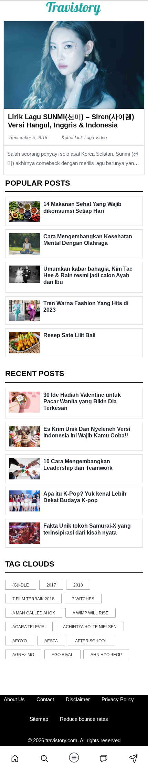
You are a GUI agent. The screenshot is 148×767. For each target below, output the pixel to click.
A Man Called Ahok (33, 613)
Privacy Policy (118, 699)
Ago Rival (62, 654)
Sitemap (39, 719)
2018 (78, 585)
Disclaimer (78, 699)
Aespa (51, 641)
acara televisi (28, 626)
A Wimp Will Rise (90, 613)
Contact (45, 699)
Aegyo (19, 641)
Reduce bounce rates (84, 719)
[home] (15, 758)
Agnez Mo (23, 654)
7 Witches (83, 599)
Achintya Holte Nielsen (90, 626)
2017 (51, 585)
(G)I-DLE (20, 585)
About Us (14, 699)
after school (91, 641)
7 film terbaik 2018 (33, 599)
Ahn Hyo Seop (106, 654)
